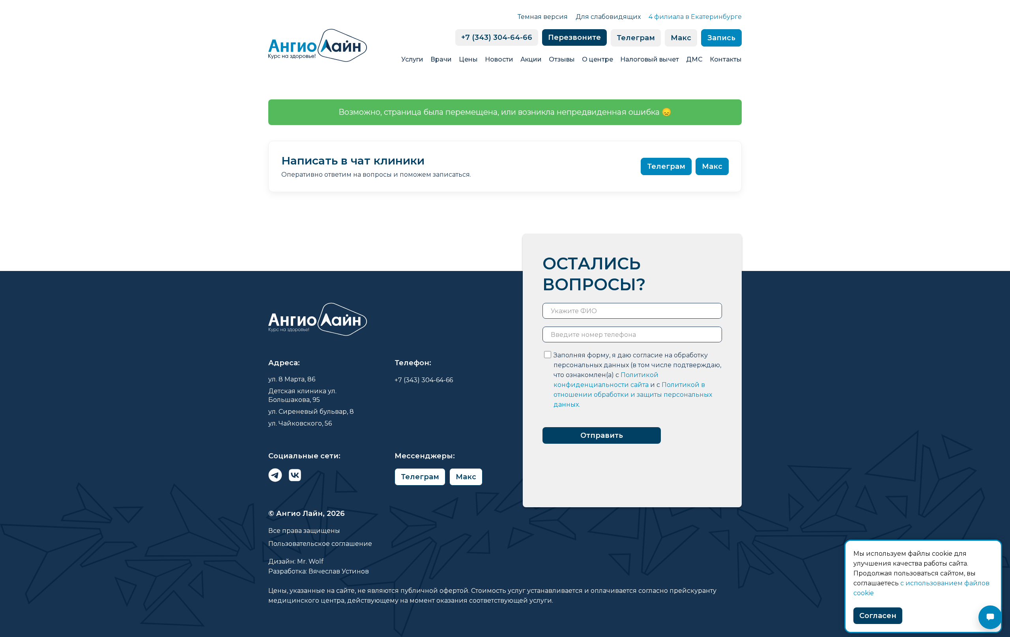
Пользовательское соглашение (320, 543)
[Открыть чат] (990, 617)
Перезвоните (574, 37)
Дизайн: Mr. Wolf (296, 561)
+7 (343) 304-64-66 (496, 37)
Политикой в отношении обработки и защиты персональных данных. (633, 394)
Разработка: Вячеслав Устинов (318, 571)
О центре (597, 59)
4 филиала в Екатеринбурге (695, 17)
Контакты (726, 59)
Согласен (877, 615)
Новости (499, 59)
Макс (681, 38)
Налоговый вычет (649, 59)
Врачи (441, 59)
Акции (531, 59)
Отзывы (562, 59)
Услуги (412, 59)
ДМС (694, 59)
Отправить (601, 435)
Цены (468, 59)
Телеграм (636, 38)
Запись (721, 38)
